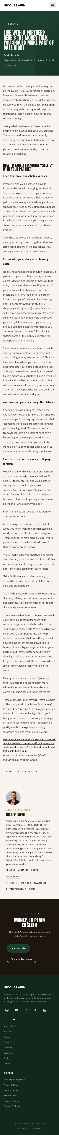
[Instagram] (7, 1010)
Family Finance (10, 1095)
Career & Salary (11, 1101)
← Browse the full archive (20, 772)
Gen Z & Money (11, 1090)
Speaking (8, 1053)
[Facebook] (35, 1010)
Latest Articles (18, 948)
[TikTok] (25, 1010)
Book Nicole (13, 876)
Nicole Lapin (15, 5)
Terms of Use (37, 1128)
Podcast (7, 1037)
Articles (7, 1031)
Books (34, 870)
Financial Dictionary (21, 959)
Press (6, 1042)
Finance (13, 24)
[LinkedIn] (44, 1010)
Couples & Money (12, 1106)
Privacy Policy (22, 1128)
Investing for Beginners (14, 1079)
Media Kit (23, 870)
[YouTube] (16, 1010)
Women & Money (12, 1085)
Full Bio (10, 870)
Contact (7, 1063)
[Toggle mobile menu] (52, 5)
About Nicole (10, 1026)
